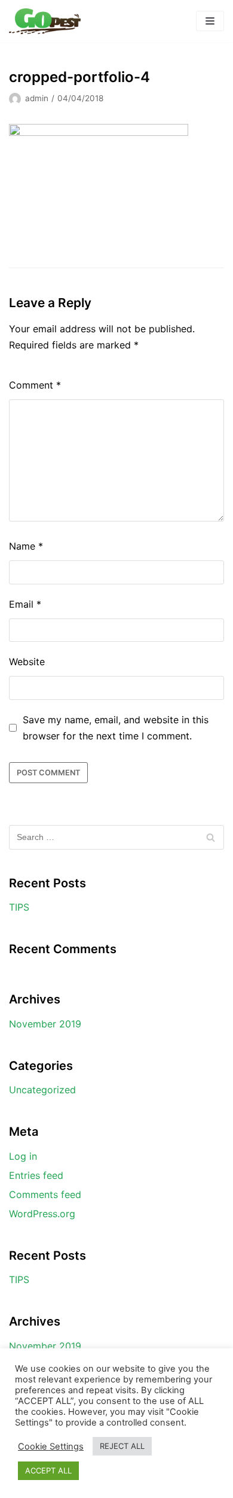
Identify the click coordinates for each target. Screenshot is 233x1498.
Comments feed (45, 1194)
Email (25, 604)
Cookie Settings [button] (51, 1446)
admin (36, 98)
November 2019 (45, 1024)
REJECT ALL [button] (122, 1446)
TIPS (19, 907)
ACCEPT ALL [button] (48, 1470)
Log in (23, 1156)
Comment (35, 385)
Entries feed (36, 1175)
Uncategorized (42, 1090)
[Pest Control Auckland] (45, 21)
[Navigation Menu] (210, 21)
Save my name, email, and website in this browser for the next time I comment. (116, 728)
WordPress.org (42, 1214)
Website (27, 662)
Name (26, 546)
